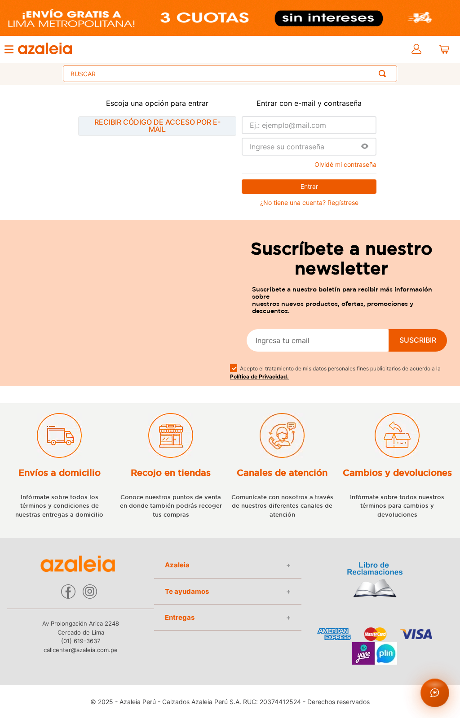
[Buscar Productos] (384, 73)
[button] (364, 147)
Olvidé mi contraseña (345, 164)
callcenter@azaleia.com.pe (81, 649)
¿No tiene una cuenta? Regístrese (309, 202)
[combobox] (230, 73)
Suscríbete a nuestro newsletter (342, 258)
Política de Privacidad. (259, 376)
